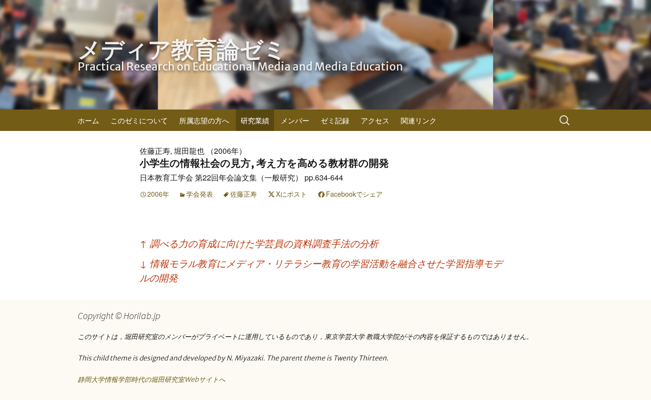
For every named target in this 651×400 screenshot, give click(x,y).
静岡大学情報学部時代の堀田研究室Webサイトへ (151, 379)
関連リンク (419, 120)
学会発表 (199, 194)
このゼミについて (139, 120)
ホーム (88, 120)
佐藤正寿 (243, 194)
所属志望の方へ (204, 120)
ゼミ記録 (335, 120)
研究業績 (255, 120)
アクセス (375, 120)
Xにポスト (291, 194)
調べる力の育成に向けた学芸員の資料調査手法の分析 (259, 243)
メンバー (295, 120)
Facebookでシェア (354, 194)
